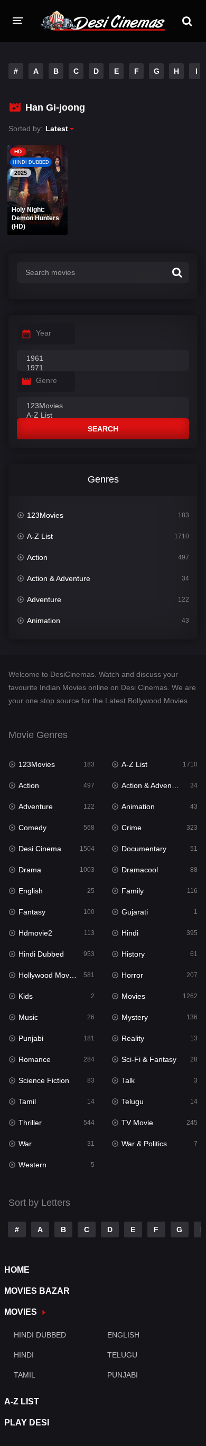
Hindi (129, 933)
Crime (131, 827)
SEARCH (103, 429)
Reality (132, 1038)
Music (28, 1017)
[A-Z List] (103, 415)
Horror (132, 975)
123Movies (45, 515)
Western (32, 1164)
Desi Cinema (39, 848)
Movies (133, 996)
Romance (34, 1059)
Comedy (32, 827)
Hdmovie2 (35, 933)
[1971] (103, 368)
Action (37, 557)
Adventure (44, 599)
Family (132, 891)
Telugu (132, 1101)
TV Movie (137, 1122)
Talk (128, 1080)
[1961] (103, 358)
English (30, 891)
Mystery (134, 1017)
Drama (29, 869)
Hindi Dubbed (41, 954)
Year (43, 333)
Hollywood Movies (48, 975)
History (133, 954)
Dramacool (139, 869)
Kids (25, 996)
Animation (43, 620)
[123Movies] (103, 406)
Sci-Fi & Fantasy (148, 1059)
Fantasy (31, 912)
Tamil (27, 1101)
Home (17, 1269)
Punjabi (30, 1038)
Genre (46, 380)
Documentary (143, 848)
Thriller (30, 1122)
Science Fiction (43, 1080)
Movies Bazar (37, 1290)
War (25, 1143)
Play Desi (26, 1422)
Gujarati (134, 912)
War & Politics (144, 1143)
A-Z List (40, 536)
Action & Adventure (58, 578)
